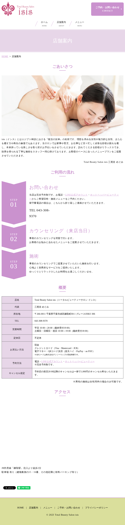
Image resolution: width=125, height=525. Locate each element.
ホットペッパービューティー (80, 361)
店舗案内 (61, 24)
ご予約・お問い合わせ (107, 9)
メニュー (79, 24)
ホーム (44, 24)
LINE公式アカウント (76, 195)
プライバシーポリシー (96, 507)
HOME (5, 56)
